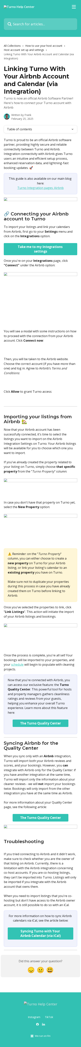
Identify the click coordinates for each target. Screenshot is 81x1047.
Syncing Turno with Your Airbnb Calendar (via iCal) (40, 933)
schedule (17, 664)
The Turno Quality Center (40, 723)
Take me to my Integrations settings (40, 249)
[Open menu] (73, 7)
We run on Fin (42, 1036)
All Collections (12, 45)
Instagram (34, 1017)
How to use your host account (43, 45)
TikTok (49, 1017)
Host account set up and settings (24, 50)
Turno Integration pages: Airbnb (40, 188)
